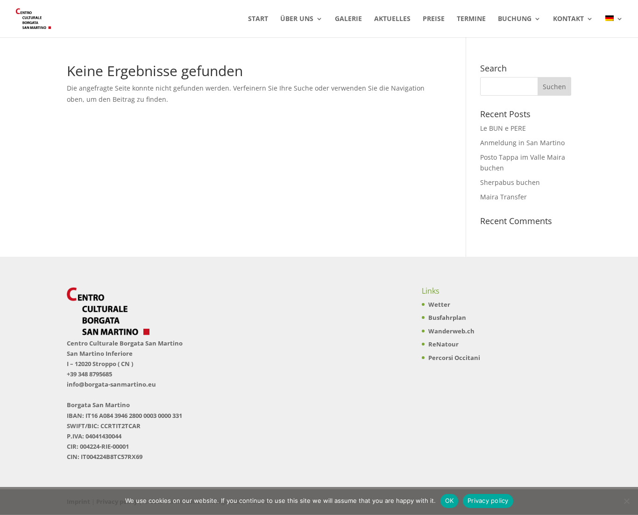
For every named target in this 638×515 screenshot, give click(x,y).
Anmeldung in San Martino (522, 142)
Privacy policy (488, 500)
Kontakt (568, 19)
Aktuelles (392, 19)
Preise (434, 19)
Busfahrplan (447, 317)
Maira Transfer (503, 196)
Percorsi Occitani (454, 357)
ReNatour (443, 344)
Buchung (515, 19)
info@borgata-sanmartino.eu (111, 384)
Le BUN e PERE (503, 128)
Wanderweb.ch (451, 331)
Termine (471, 19)
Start (258, 19)
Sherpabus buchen (510, 182)
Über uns (296, 19)
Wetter (439, 304)
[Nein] (626, 501)
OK (449, 500)
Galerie (348, 19)
